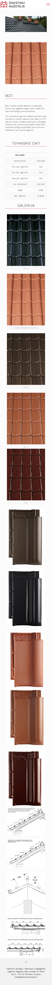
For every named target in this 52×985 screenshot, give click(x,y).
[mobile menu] (48, 4)
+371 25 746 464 (24, 974)
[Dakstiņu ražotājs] (12, 4)
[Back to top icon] (26, 962)
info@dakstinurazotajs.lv (26, 977)
